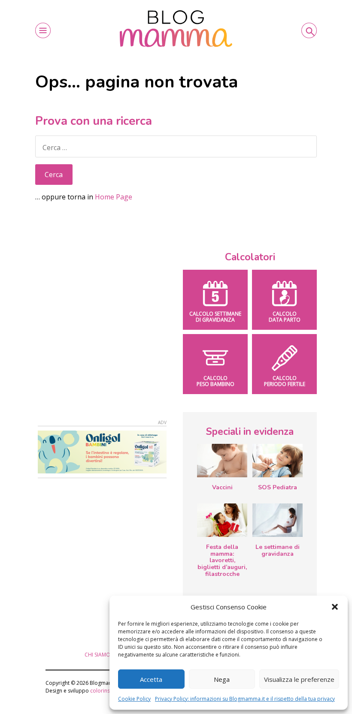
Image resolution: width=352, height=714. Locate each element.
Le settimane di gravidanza (277, 550)
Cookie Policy (134, 698)
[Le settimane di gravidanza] (277, 520)
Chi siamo (97, 654)
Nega (222, 679)
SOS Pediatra (277, 487)
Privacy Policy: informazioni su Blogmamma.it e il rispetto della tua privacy (245, 698)
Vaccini (222, 487)
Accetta (151, 679)
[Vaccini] (222, 460)
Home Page (113, 197)
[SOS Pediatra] (277, 460)
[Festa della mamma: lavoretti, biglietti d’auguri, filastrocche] (222, 520)
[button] (335, 607)
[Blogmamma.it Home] (176, 29)
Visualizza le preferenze (299, 679)
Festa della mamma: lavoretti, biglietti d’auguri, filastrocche (222, 560)
